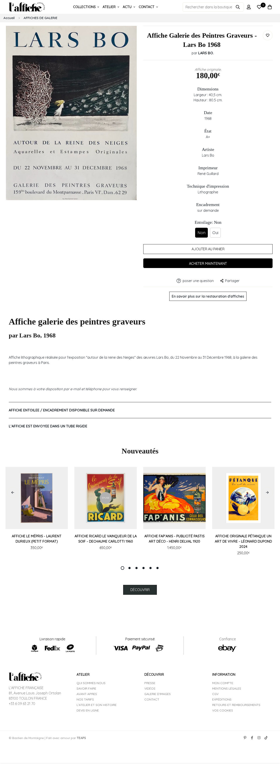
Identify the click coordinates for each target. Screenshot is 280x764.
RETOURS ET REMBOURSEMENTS (236, 705)
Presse (149, 683)
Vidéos (149, 688)
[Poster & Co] (27, 7)
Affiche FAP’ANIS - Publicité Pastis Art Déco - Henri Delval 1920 (174, 538)
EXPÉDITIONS (221, 699)
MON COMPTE (222, 683)
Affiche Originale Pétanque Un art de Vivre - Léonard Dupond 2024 (243, 541)
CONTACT (146, 7)
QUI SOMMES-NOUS (91, 683)
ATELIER (109, 7)
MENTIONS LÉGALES (226, 688)
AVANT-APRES (87, 694)
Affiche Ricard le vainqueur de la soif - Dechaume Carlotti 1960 (106, 538)
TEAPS (81, 738)
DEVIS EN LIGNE (88, 710)
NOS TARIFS (85, 699)
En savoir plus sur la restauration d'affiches (208, 296)
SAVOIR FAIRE (86, 688)
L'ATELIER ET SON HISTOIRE (97, 705)
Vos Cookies (222, 710)
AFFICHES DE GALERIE (40, 18)
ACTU (127, 7)
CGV (215, 694)
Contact (151, 699)
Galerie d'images (157, 694)
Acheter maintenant (208, 263)
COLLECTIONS (84, 7)
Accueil (9, 18)
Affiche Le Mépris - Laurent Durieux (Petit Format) (36, 538)
